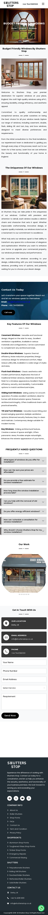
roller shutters (16, 814)
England (22, 28)
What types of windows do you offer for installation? (22, 461)
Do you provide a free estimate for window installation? (19, 481)
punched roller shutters (19, 875)
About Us (14, 810)
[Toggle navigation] (43, 4)
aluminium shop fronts (19, 842)
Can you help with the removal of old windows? (20, 502)
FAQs (12, 821)
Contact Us (15, 825)
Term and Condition (18, 829)
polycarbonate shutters (19, 867)
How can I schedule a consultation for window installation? (21, 521)
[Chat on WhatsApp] (41, 908)
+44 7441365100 (30, 4)
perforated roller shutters (20, 879)
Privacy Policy (15, 832)
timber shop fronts (17, 850)
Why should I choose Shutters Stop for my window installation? (23, 531)
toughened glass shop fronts (22, 846)
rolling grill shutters (17, 871)
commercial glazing (18, 857)
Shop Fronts (15, 817)
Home (14, 28)
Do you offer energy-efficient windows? (22, 511)
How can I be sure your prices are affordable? (19, 471)
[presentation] (2, 572)
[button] (19, 594)
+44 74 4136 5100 (17, 898)
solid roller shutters (17, 882)
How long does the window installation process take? (21, 492)
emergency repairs (17, 854)
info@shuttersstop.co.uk (19, 302)
